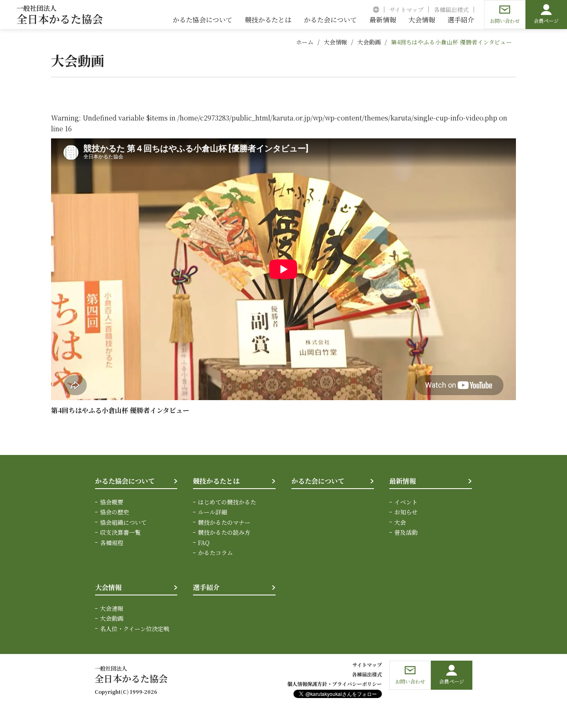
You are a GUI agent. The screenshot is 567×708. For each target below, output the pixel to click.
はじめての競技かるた (227, 502)
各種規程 (111, 542)
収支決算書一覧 (120, 532)
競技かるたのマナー (224, 522)
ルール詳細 (212, 512)
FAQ (204, 542)
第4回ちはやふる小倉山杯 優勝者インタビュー (451, 42)
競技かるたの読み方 (224, 532)
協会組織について (123, 522)
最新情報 (402, 481)
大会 (400, 522)
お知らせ (406, 512)
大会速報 (111, 608)
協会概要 (111, 502)
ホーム (304, 42)
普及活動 (406, 532)
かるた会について (318, 481)
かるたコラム (215, 552)
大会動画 (369, 42)
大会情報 (335, 42)
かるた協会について (125, 481)
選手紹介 (206, 587)
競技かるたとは (216, 481)
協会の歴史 (114, 512)
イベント (406, 502)
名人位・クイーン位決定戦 (134, 628)
